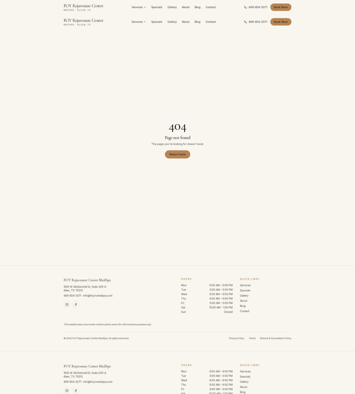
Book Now (281, 7)
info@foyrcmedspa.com (97, 295)
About (186, 7)
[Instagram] (67, 304)
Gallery (172, 7)
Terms (252, 338)
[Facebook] (75, 304)
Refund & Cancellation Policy (275, 338)
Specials (156, 7)
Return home (177, 154)
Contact (211, 7)
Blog (197, 7)
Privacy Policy (236, 338)
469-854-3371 (257, 7)
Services (137, 7)
